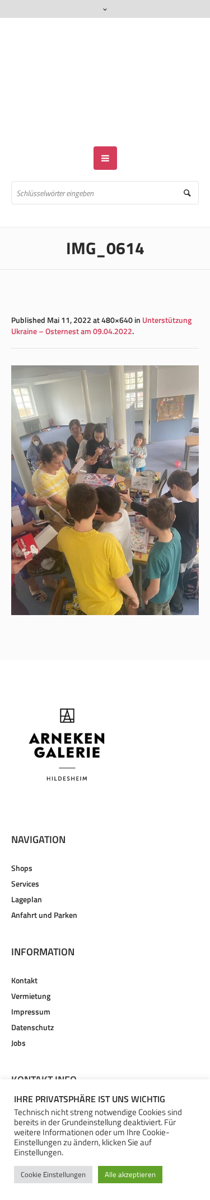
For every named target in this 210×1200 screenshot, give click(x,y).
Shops (21, 835)
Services (25, 851)
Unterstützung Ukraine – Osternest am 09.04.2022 (101, 293)
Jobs (18, 1010)
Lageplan (26, 867)
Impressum (30, 979)
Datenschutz (32, 995)
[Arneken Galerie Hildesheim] (105, 66)
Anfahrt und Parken (44, 882)
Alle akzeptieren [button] (130, 1174)
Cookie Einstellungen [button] (53, 1174)
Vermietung (30, 963)
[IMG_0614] (105, 458)
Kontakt (24, 948)
